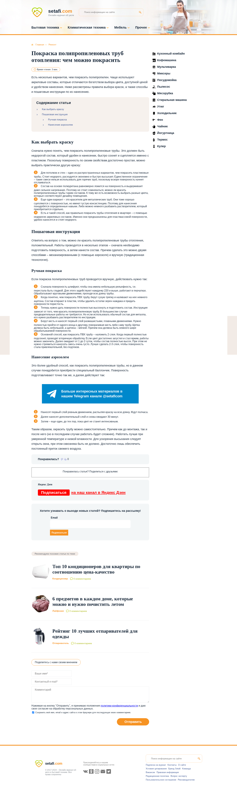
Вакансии (150, 772)
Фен (160, 119)
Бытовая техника (45, 27)
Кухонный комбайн (171, 53)
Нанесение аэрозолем (60, 124)
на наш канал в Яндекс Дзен (83, 492)
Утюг (160, 106)
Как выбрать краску (53, 109)
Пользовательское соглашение (161, 780)
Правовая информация (168, 772)
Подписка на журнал (156, 765)
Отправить (133, 722)
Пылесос (163, 86)
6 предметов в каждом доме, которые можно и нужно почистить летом (92, 601)
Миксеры (163, 73)
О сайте (182, 765)
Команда (186, 768)
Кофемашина (166, 60)
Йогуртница (165, 133)
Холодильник (167, 113)
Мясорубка (165, 93)
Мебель (120, 27)
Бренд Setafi (174, 768)
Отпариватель (60, 643)
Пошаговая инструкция (55, 114)
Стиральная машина (172, 100)
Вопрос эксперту (179, 776)
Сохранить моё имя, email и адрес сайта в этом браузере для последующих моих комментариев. (83, 712)
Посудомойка (167, 80)
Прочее (141, 27)
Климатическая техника (87, 27)
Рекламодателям (186, 780)
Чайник (162, 126)
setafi (53, 763)
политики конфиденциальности (119, 705)
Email (54, 517)
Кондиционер (60, 578)
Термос (162, 139)
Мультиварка (166, 66)
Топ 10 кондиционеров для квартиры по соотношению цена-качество (96, 569)
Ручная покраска (57, 119)
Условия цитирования (156, 768)
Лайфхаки (58, 611)
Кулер (161, 146)
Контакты (172, 765)
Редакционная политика (157, 776)
